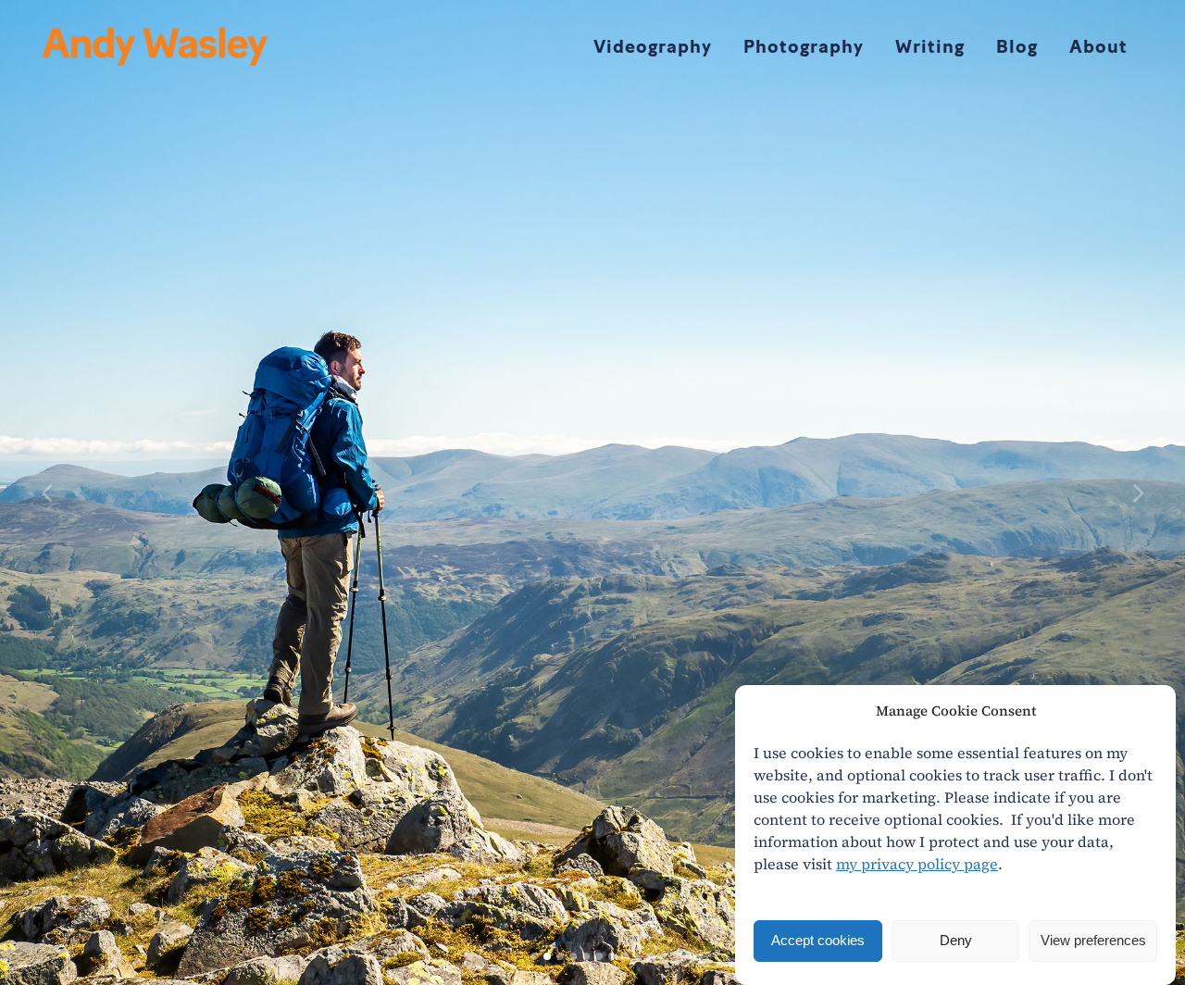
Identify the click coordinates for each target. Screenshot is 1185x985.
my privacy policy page (917, 864)
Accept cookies (818, 941)
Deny (956, 941)
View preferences (1093, 941)
